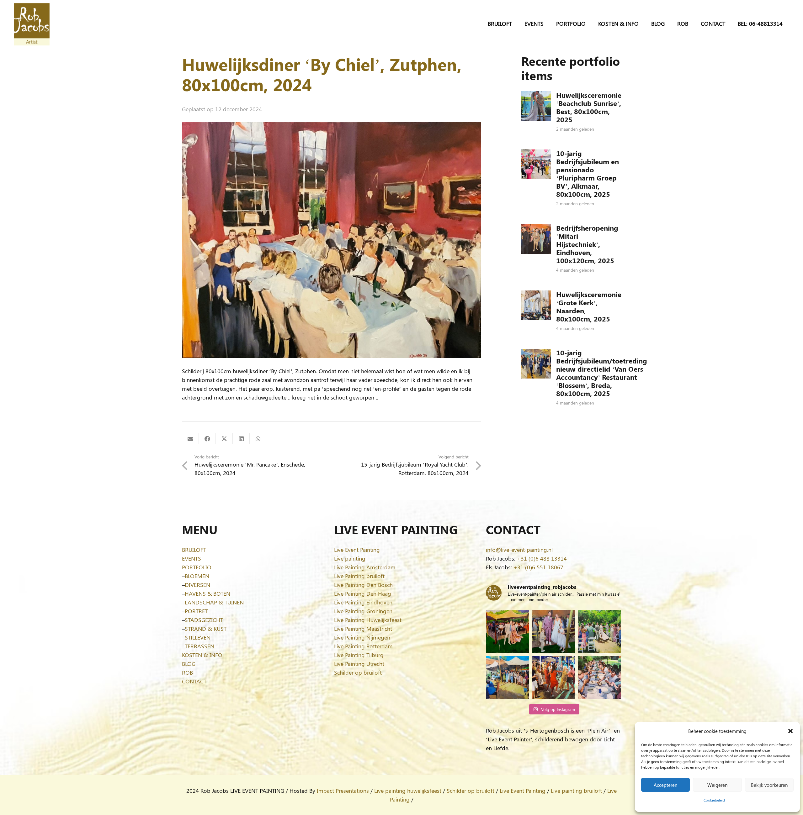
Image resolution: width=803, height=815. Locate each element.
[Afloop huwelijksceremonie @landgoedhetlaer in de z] (599, 631)
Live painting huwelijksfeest (407, 790)
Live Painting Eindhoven (363, 602)
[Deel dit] (207, 438)
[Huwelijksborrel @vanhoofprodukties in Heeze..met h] (507, 677)
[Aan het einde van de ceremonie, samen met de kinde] (553, 631)
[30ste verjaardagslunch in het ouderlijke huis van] (599, 677)
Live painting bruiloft (576, 790)
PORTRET (196, 611)
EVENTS (191, 558)
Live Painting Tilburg (359, 655)
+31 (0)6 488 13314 (542, 558)
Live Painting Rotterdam (363, 646)
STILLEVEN (197, 637)
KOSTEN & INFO (202, 655)
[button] (790, 731)
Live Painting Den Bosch (363, 584)
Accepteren (665, 785)
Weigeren (717, 785)
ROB (187, 672)
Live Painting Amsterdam (365, 567)
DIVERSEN (197, 584)
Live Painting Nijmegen (362, 637)
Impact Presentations (343, 790)
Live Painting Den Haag (362, 593)
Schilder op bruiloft (358, 672)
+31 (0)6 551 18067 (538, 567)
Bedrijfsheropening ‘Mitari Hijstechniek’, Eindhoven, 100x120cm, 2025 (587, 244)
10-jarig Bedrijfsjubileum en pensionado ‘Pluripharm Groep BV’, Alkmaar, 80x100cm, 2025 (587, 173)
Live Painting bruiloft (359, 576)
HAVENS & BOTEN (207, 593)
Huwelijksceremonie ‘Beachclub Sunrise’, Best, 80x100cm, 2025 (588, 107)
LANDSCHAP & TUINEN (214, 602)
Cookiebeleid (714, 799)
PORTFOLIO (196, 567)
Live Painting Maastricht (363, 628)
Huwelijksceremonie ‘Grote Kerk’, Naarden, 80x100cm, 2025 (588, 306)
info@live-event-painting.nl (519, 549)
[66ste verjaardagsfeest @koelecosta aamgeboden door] (553, 677)
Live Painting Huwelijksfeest (368, 620)
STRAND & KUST (205, 628)
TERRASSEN (199, 646)
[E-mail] (190, 438)
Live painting (349, 558)
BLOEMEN (197, 576)
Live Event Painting (357, 549)
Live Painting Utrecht (359, 663)
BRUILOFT (194, 549)
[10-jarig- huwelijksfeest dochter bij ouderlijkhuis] (507, 631)
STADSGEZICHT (204, 620)
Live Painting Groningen (363, 611)
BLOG (188, 663)
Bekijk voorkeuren (769, 785)
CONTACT (194, 681)
